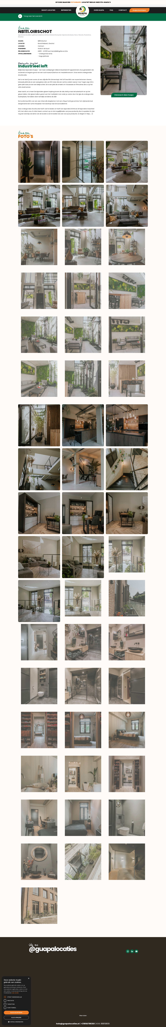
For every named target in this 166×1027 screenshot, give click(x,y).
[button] (16, 1022)
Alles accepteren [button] (16, 1012)
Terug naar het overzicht (33, 16)
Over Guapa (99, 10)
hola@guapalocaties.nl (68, 1023)
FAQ (111, 10)
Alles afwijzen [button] (16, 1017)
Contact (123, 10)
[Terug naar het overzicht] (20, 16)
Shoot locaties (48, 10)
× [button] (28, 978)
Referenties (66, 10)
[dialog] (16, 1000)
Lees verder (15, 993)
